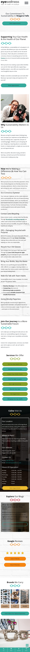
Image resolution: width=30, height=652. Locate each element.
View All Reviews (15, 565)
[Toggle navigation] (26, 3)
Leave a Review (15, 558)
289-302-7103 (9, 460)
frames (3, 58)
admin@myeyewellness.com (13, 463)
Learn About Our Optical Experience (15, 613)
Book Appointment (15, 23)
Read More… (19, 524)
